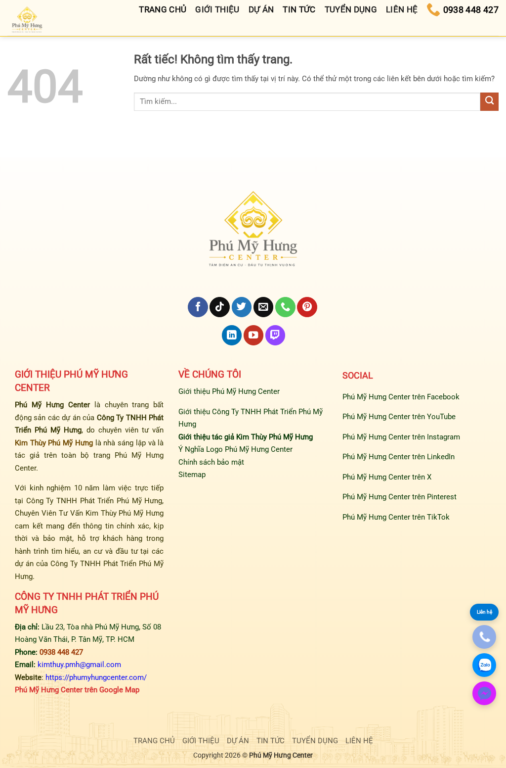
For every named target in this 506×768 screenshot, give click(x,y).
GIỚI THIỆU (200, 740)
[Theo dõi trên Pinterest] (307, 307)
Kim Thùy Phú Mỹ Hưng (54, 442)
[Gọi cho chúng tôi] (285, 307)
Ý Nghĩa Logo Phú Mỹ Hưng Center (235, 449)
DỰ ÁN (238, 740)
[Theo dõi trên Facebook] (198, 307)
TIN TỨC (270, 740)
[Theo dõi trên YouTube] (253, 335)
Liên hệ (484, 612)
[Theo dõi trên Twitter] (242, 307)
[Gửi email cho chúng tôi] (263, 307)
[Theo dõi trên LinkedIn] (232, 335)
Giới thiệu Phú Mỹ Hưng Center (229, 391)
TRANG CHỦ (154, 740)
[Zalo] (484, 665)
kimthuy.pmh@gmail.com (79, 664)
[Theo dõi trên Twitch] (275, 335)
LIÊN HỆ (359, 740)
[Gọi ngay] (484, 637)
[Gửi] (489, 102)
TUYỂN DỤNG (315, 740)
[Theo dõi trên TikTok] (219, 307)
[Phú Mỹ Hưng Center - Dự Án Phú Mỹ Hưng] (27, 20)
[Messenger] (484, 693)
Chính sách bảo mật (211, 462)
